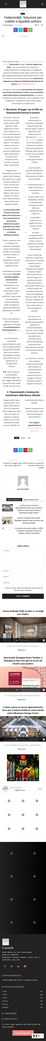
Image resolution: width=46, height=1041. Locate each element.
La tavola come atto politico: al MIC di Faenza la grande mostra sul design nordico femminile (29, 530)
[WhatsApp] (30, 30)
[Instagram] (12, 966)
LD (17, 640)
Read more (21, 650)
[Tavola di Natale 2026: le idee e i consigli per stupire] (23, 630)
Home (19, 10)
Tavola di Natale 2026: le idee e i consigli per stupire (19, 980)
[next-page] (24, 538)
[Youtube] (25, 966)
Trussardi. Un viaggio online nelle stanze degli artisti (12, 464)
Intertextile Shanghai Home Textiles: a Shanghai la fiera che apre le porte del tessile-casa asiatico (23, 660)
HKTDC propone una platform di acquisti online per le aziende (33, 465)
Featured (26, 10)
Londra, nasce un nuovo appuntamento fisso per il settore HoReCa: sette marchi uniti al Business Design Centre (23, 710)
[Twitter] (20, 30)
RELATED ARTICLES (14, 500)
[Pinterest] (25, 30)
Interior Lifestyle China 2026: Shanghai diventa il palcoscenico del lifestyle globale (28, 520)
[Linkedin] (18, 966)
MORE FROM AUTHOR (31, 500)
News (22, 13)
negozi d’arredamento (25, 84)
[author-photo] (23, 486)
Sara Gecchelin (8, 25)
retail (28, 438)
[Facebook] (15, 30)
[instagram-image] (9, 801)
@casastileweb (16, 788)
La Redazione (10, 1013)
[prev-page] (21, 538)
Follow (40, 789)
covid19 (23, 438)
